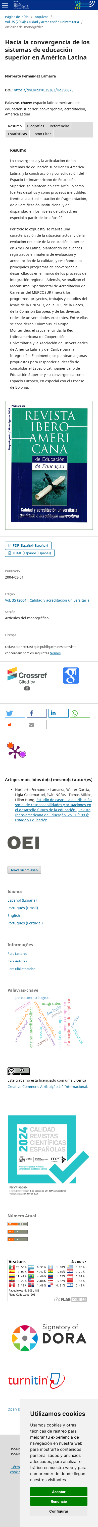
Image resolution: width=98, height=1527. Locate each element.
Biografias (35, 126)
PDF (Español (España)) (30, 545)
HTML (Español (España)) (31, 553)
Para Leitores (17, 953)
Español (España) (22, 900)
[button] (15, 713)
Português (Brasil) (23, 907)
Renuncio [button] (59, 1501)
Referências (60, 126)
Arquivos (41, 16)
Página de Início (17, 16)
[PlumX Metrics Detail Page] (15, 752)
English (14, 915)
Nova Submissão (24, 870)
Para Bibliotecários (21, 968)
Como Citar (41, 133)
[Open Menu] (5, 5)
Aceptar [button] (59, 1492)
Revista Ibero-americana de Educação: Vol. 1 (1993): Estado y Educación (52, 814)
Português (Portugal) (25, 923)
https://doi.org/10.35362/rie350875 (43, 90)
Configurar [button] (58, 1511)
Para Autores (17, 961)
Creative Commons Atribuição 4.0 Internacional (47, 1086)
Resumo (15, 126)
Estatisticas (17, 133)
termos (55, 653)
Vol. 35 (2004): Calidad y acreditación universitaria (42, 21)
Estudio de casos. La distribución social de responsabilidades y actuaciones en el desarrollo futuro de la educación (53, 804)
